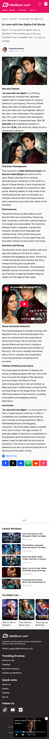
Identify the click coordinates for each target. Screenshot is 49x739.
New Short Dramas (10, 668)
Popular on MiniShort (11, 673)
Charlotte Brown (16, 48)
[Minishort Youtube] (13, 710)
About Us (6, 684)
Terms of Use (13, 727)
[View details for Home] (24, 5)
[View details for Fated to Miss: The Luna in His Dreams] (30, 724)
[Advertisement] (24, 493)
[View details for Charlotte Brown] (4, 49)
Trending (6, 664)
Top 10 (5, 697)
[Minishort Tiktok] (5, 710)
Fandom (6, 692)
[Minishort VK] (21, 710)
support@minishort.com (20, 648)
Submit (5, 688)
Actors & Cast (8, 660)
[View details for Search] (39, 3)
